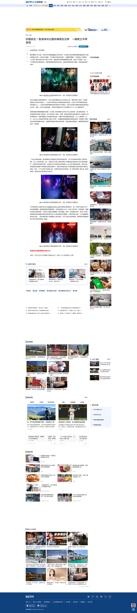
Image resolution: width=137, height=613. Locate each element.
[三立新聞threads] (110, 596)
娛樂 (76, 5)
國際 (88, 5)
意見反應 (75, 602)
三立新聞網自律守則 (58, 602)
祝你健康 (82, 2)
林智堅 (32, 402)
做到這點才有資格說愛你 (53, 546)
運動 (95, 5)
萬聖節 (53, 55)
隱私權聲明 (47, 602)
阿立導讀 (88, 2)
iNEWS (76, 2)
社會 (73, 5)
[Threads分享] (27, 57)
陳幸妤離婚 (45, 5)
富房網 (101, 2)
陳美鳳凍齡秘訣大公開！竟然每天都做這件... (39, 313)
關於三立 (28, 602)
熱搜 (62, 5)
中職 (63, 402)
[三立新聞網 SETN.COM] (27, 5)
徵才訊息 (90, 602)
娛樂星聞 (70, 2)
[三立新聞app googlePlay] (42, 605)
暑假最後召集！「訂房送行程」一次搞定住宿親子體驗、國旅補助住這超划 (77, 565)
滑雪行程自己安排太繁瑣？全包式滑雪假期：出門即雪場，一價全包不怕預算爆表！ (35, 565)
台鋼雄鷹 (72, 402)
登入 (110, 2)
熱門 (54, 5)
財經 (99, 5)
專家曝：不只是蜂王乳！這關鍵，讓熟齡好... (71, 313)
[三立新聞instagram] (97, 596)
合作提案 (68, 602)
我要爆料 (82, 602)
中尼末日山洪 (37, 5)
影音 (58, 5)
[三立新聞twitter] (105, 596)
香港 (81, 55)
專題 (102, 5)
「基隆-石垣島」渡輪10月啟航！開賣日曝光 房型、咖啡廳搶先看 (56, 565)
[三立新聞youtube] (88, 596)
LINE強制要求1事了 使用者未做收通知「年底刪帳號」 (100, 291)
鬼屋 (48, 107)
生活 (80, 5)
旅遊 (51, 5)
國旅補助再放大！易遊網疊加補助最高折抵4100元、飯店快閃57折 (35, 547)
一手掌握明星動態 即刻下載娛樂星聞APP (70, 308)
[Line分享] (27, 54)
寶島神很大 (95, 2)
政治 (69, 5)
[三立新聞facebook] (92, 596)
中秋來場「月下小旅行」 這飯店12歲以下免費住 (35, 583)
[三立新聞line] (101, 596)
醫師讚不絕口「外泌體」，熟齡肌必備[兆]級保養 (56, 583)
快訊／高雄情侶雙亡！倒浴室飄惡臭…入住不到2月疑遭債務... (56, 358)
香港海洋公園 (48, 95)
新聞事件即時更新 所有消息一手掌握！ (38, 308)
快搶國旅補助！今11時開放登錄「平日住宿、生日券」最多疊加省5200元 (77, 583)
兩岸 (91, 5)
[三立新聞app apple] (31, 605)
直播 (65, 5)
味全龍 (82, 402)
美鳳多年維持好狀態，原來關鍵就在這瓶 (38, 310)
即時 (30, 5)
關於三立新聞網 (37, 602)
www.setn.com (40, 609)
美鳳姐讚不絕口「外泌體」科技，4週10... (70, 310)
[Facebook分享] (27, 50)
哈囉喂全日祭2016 (53, 207)
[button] (105, 2)
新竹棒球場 (51, 402)
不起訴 (41, 402)
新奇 (106, 5)
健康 (84, 5)
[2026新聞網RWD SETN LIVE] (45, 2)
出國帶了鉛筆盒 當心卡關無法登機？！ (76, 547)
